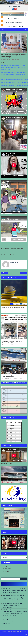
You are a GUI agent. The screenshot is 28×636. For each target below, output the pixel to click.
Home (26, 634)
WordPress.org (6, 574)
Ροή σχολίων (6, 571)
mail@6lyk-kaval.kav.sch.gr (16, 22)
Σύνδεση (5, 566)
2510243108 (17, 18)
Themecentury (14, 632)
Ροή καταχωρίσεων (7, 568)
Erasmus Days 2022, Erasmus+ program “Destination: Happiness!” (11, 375)
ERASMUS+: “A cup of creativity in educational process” (13, 308)
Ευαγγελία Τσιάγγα (18, 378)
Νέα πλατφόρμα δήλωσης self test (5, 272)
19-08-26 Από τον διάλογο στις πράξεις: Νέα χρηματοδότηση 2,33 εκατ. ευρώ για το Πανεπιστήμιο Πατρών (13, 605)
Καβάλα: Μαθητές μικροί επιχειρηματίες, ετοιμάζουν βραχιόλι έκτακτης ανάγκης (12, 342)
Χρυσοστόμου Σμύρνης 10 (17, 26)
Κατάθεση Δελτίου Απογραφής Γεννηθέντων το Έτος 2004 (24, 272)
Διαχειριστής (16, 59)
